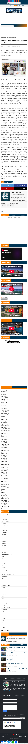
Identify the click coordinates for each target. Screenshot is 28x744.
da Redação (5, 539)
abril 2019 (3, 495)
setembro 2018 (4, 506)
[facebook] (11, 1)
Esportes (6, 35)
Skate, (18, 46)
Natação (4, 583)
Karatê (3, 563)
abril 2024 (3, 407)
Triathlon (4, 609)
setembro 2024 (4, 399)
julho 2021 (3, 453)
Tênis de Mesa (6, 607)
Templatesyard (19, 734)
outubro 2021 (3, 449)
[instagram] (9, 1)
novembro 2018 (4, 503)
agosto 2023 (3, 416)
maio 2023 (3, 421)
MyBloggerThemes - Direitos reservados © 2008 (12, 736)
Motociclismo (5, 581)
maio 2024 (3, 405)
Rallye (3, 587)
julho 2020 (3, 472)
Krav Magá (5, 570)
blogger (5, 215)
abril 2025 (3, 394)
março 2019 (3, 497)
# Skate (11, 182)
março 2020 (3, 478)
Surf (3, 598)
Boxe (3, 528)
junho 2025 (3, 393)
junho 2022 (3, 438)
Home (2, 35)
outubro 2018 (3, 504)
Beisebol (4, 523)
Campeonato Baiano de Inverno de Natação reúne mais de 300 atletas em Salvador (15, 653)
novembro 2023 (4, 413)
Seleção (4, 589)
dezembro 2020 (4, 464)
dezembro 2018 (4, 501)
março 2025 (3, 396)
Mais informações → (7, 690)
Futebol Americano (7, 550)
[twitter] (13, 1)
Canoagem (5, 530)
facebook (23, 215)
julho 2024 (3, 402)
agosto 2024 (3, 400)
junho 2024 (3, 404)
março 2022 (3, 442)
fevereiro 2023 (4, 425)
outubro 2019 (3, 486)
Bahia (3, 517)
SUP (3, 596)
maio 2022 (3, 439)
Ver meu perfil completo (11, 641)
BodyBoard (5, 525)
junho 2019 (3, 492)
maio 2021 (3, 456)
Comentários (23, 644)
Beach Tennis (5, 521)
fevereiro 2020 (4, 480)
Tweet (9, 185)
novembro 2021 (4, 447)
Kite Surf (4, 567)
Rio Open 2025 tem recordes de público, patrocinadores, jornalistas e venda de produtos (16, 664)
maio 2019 (3, 494)
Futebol (4, 548)
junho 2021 (3, 455)
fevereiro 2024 (4, 410)
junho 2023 (3, 419)
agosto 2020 (3, 470)
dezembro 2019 (4, 483)
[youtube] (16, 1)
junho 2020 (3, 473)
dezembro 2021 (4, 445)
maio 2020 (3, 475)
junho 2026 (3, 390)
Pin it (9, 188)
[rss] (18, 1)
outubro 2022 (3, 431)
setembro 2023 (4, 414)
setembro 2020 (4, 469)
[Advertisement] (14, 31)
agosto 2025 (3, 391)
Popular (14, 644)
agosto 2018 (3, 508)
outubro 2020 (3, 467)
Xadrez (4, 627)
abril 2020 (3, 476)
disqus (13, 215)
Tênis (9, 5)
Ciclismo (4, 534)
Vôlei (3, 623)
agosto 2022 (3, 435)
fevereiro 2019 (4, 498)
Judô (3, 561)
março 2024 (3, 408)
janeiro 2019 (3, 500)
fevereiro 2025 (4, 397)
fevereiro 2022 (4, 444)
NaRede (24, 736)
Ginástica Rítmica (7, 554)
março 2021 (3, 459)
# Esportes (6, 182)
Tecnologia (5, 603)
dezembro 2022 (4, 428)
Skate (11, 35)
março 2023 (3, 424)
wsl (3, 625)
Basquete (4, 519)
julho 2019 (3, 490)
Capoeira (4, 532)
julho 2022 (3, 436)
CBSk (25, 80)
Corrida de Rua (6, 537)
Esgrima (4, 543)
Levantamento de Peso (8, 574)
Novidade (5, 644)
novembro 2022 (4, 430)
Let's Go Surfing (6, 572)
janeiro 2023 (3, 427)
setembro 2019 (4, 487)
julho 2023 (3, 418)
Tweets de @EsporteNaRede (7, 340)
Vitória (3, 618)
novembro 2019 (4, 484)
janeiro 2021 (3, 463)
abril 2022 (3, 441)
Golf (3, 556)
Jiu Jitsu (4, 559)
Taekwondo (5, 600)
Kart (3, 565)
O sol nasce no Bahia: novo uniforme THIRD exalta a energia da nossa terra (16, 669)
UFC (3, 611)
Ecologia (4, 541)
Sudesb (4, 594)
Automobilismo (6, 514)
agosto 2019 (3, 489)
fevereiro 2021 (4, 461)
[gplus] (14, 1)
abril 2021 (3, 458)
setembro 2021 (4, 450)
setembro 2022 (4, 433)
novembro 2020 (4, 466)
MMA (3, 578)
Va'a (3, 614)
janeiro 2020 (3, 481)
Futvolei (4, 552)
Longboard (5, 576)
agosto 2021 (3, 452)
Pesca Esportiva (6, 585)
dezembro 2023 (4, 411)
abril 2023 (3, 422)
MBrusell (10, 636)
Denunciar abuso (5, 630)
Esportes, (15, 46)
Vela (3, 616)
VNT (3, 620)
